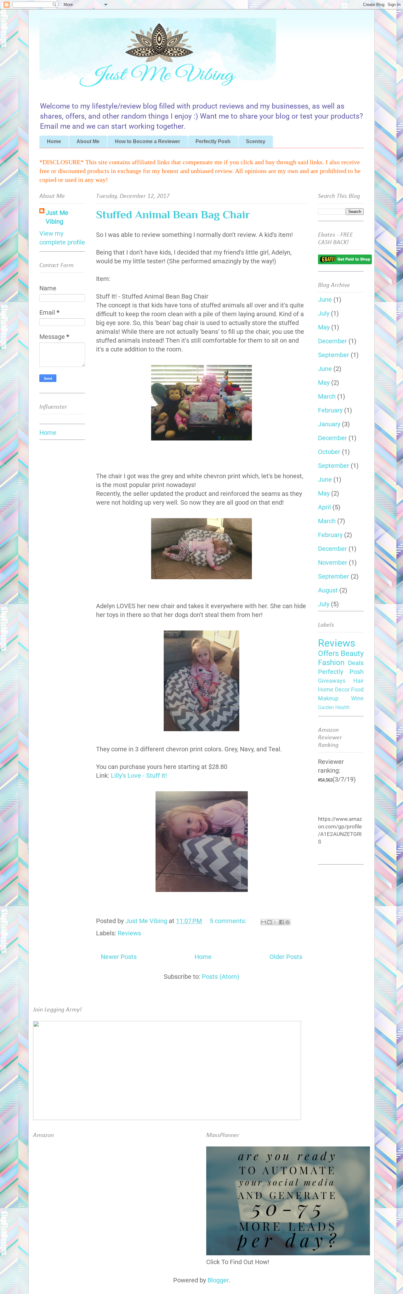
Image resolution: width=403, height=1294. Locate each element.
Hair (358, 680)
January (329, 424)
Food (357, 689)
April (324, 507)
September (333, 355)
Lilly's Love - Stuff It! (139, 775)
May (324, 327)
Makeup (328, 698)
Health (342, 707)
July (323, 313)
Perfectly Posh (213, 141)
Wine (357, 698)
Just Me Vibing (57, 217)
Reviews (129, 933)
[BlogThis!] (269, 922)
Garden (326, 707)
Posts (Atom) (220, 976)
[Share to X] (275, 922)
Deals (356, 663)
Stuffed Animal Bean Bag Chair (173, 214)
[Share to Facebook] (281, 922)
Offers (328, 653)
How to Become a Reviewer (147, 141)
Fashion (331, 662)
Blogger (218, 1280)
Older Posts (286, 957)
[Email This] (263, 922)
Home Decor (334, 689)
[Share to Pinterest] (287, 922)
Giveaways (331, 680)
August (328, 590)
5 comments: (229, 921)
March (327, 396)
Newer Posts (119, 957)
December (332, 341)
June (325, 299)
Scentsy (255, 141)
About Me (88, 141)
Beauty (352, 653)
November (332, 562)
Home (54, 141)
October (329, 452)
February (330, 410)
